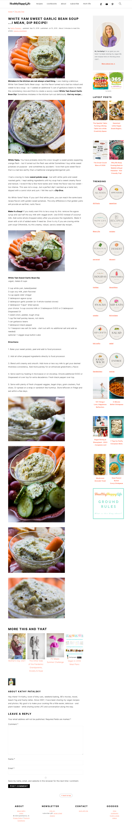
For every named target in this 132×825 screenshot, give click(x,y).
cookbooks (52, 4)
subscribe (74, 4)
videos (114, 818)
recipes (39, 4)
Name (11, 759)
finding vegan (114, 816)
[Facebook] (100, 4)
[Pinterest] (112, 4)
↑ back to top (66, 795)
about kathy (21, 811)
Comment (13, 724)
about (63, 4)
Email (11, 768)
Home (10, 11)
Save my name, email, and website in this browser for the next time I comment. (43, 781)
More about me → (108, 64)
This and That (19, 11)
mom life (87, 4)
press (21, 813)
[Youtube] (106, 4)
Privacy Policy (17, 818)
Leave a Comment (20, 31)
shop (114, 811)
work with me (83, 811)
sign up (52, 811)
